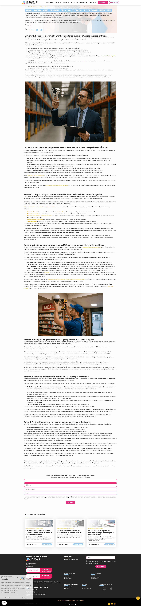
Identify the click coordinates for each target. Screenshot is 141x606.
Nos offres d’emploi (68, 578)
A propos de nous (67, 575)
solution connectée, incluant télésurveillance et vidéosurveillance (66, 279)
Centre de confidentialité (43, 604)
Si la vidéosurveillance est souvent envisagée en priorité (39, 207)
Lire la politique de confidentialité (10, 592)
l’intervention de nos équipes (35, 175)
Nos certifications (94, 578)
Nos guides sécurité (68, 586)
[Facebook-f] (109, 604)
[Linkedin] (115, 604)
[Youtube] (112, 604)
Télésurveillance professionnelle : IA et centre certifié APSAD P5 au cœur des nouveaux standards (39, 533)
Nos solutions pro (94, 575)
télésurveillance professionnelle (92, 247)
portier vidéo (60, 212)
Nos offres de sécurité (95, 577)
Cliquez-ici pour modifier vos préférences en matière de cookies (70, 600)
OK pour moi (27, 597)
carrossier (46, 272)
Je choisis (10, 597)
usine (83, 61)
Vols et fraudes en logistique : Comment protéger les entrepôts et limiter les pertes (101, 533)
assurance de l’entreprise (108, 56)
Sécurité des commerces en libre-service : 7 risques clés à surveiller (69, 532)
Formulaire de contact (86, 588)
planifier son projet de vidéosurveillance (56, 185)
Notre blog (66, 588)
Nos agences (84, 586)
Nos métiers (66, 577)
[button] (49, 2)
